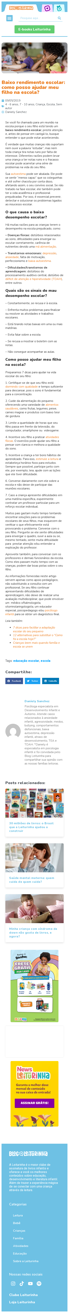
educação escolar (26, 661)
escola (45, 661)
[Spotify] (39, 1283)
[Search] (59, 18)
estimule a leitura (47, 459)
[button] (9, 18)
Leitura (18, 1215)
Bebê (16, 1223)
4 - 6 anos (11, 104)
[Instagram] (13, 1283)
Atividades (20, 1246)
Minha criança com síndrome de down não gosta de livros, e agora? (33, 932)
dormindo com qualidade (21, 387)
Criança (40, 104)
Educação (20, 1253)
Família (18, 1238)
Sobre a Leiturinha (26, 1261)
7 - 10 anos (27, 104)
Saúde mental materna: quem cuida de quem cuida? (31, 880)
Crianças (19, 1231)
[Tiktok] (21, 1283)
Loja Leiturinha (22, 1302)
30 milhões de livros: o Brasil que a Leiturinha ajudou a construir (31, 827)
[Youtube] (30, 1283)
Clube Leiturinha (23, 1295)
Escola (50, 104)
